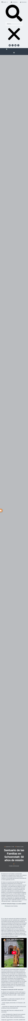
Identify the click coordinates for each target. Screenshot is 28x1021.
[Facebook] (10, 45)
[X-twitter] (13, 45)
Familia (21, 846)
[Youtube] (15, 45)
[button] (14, 13)
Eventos (18, 846)
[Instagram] (18, 45)
